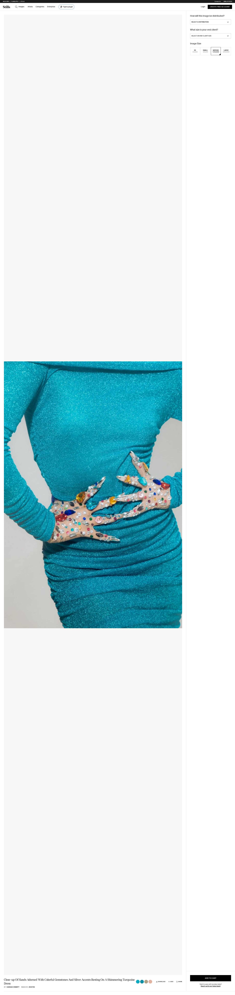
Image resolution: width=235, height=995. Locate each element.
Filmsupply (14, 1)
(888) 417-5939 (228, 1)
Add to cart (210, 978)
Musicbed (6, 1)
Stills (22, 1)
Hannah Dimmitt (13, 987)
